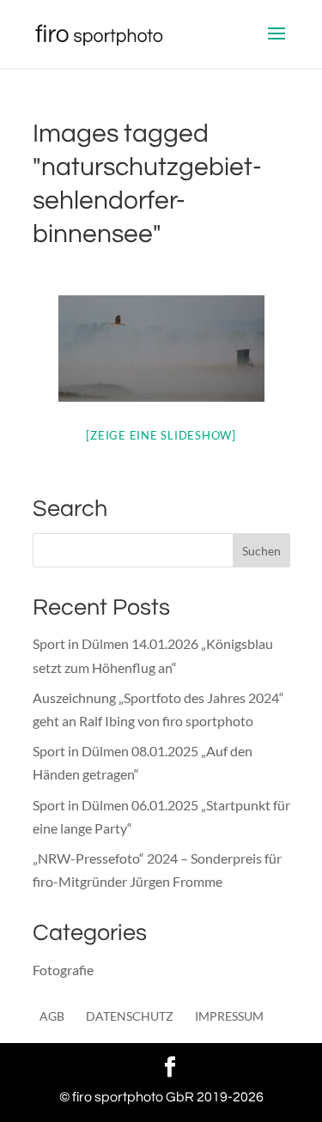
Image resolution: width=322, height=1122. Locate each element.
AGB (51, 1016)
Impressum (229, 1016)
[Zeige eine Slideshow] (161, 435)
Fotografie (63, 969)
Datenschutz (129, 1016)
